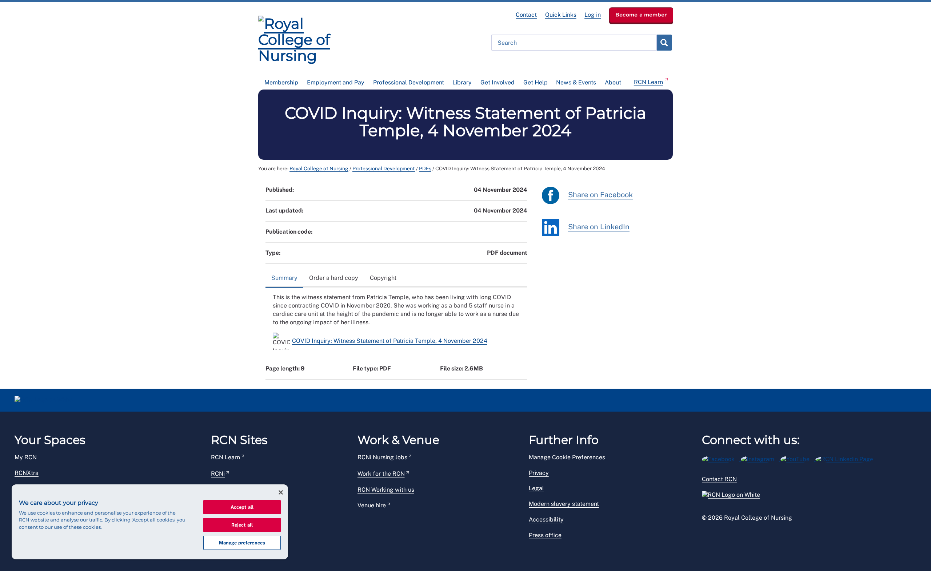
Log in (592, 14)
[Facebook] (721, 458)
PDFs (425, 168)
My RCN (26, 457)
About (613, 82)
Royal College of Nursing (318, 168)
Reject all (242, 525)
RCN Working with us (385, 489)
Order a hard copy (333, 277)
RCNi (218, 473)
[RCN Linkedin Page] (846, 458)
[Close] (281, 492)
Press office (545, 535)
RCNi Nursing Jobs (382, 457)
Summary (284, 277)
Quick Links (560, 14)
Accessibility (546, 519)
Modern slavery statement (564, 503)
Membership (281, 82)
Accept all (242, 507)
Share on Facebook (600, 194)
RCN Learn (648, 82)
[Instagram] (760, 458)
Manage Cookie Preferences (567, 457)
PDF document (507, 252)
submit (664, 43)
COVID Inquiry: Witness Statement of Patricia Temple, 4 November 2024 (389, 340)
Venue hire (371, 505)
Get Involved (497, 82)
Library (462, 82)
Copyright (383, 277)
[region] (150, 521)
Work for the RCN (381, 473)
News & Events (576, 82)
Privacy (539, 472)
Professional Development (408, 82)
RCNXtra (27, 472)
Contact (526, 14)
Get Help (535, 82)
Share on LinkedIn (599, 226)
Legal (536, 488)
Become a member (641, 14)
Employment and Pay (335, 82)
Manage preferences (242, 543)
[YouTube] (798, 458)
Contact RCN (719, 479)
